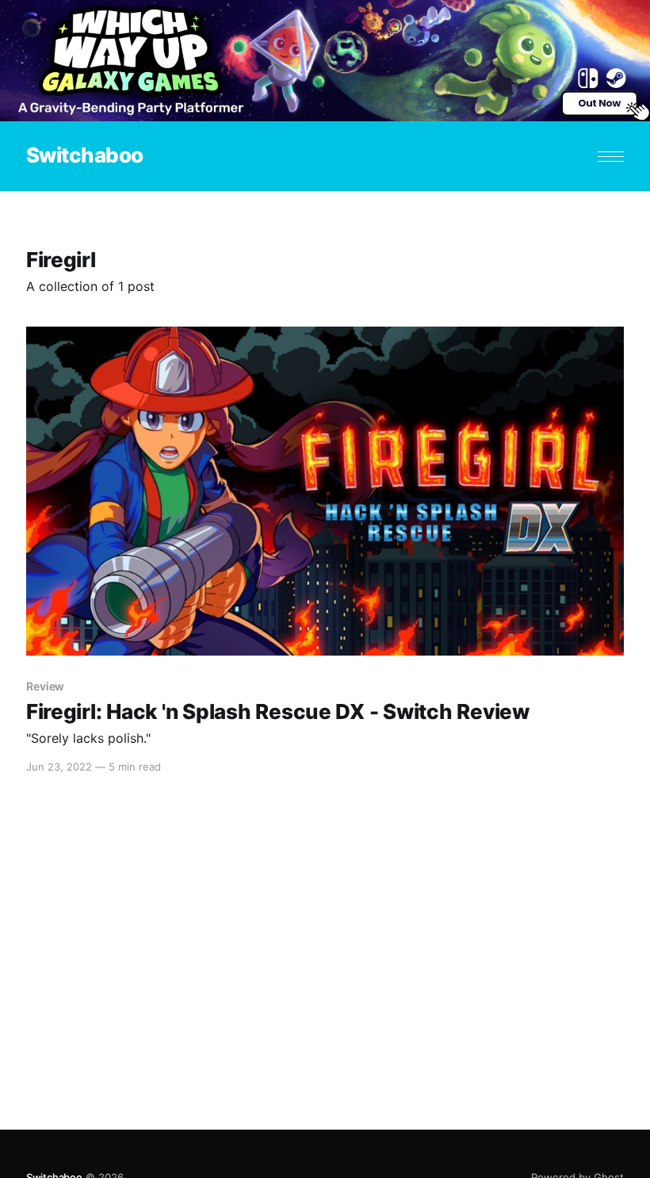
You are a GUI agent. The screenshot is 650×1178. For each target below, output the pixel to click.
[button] (611, 156)
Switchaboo (84, 155)
